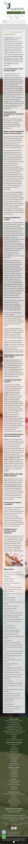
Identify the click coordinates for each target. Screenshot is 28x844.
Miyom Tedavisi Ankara (9, 599)
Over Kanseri (14, 759)
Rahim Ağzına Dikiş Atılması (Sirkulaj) (14, 733)
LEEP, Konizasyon (14, 804)
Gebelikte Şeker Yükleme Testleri (14, 729)
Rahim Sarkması (14, 763)
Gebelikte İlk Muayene (14, 722)
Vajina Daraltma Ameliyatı (10, 608)
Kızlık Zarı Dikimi (8, 681)
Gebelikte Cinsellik (8, 581)
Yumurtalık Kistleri (14, 747)
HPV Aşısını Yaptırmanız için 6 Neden (13, 674)
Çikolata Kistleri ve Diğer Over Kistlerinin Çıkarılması (14, 793)
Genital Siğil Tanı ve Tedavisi (11, 606)
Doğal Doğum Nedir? (9, 704)
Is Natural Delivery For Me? (11, 634)
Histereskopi (14, 797)
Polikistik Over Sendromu (14, 765)
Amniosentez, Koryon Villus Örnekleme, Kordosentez (14, 731)
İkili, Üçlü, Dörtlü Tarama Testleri (14, 724)
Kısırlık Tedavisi (14, 769)
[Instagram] (15, 829)
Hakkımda (16, 16)
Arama (5, 12)
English (17, 17)
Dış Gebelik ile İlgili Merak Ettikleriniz (13, 668)
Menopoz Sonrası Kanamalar (14, 780)
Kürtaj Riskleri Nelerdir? (10, 627)
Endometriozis (14, 753)
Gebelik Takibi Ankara (9, 625)
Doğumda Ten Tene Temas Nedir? (12, 642)
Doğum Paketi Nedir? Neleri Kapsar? (13, 587)
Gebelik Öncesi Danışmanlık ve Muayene (14, 720)
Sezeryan (14, 736)
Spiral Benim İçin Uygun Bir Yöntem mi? (14, 670)
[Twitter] (12, 829)
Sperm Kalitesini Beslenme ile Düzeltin (13, 683)
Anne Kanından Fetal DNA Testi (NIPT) (14, 740)
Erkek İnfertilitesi (14, 773)
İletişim (12, 17)
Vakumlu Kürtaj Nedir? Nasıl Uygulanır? (13, 612)
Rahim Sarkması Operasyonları (14, 802)
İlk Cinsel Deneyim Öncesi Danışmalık (14, 810)
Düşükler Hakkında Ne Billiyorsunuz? (13, 706)
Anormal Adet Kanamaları (14, 744)
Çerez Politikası (5, 823)
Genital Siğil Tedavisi (14, 751)
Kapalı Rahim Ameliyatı (9, 597)
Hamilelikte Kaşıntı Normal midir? (12, 695)
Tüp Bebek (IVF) (14, 774)
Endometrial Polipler (14, 749)
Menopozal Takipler (14, 782)
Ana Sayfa (9, 16)
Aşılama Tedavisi (14, 776)
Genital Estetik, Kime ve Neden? (12, 672)
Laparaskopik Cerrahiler (14, 799)
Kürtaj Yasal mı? (8, 640)
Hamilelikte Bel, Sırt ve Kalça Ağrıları (13, 653)
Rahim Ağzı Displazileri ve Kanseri (14, 754)
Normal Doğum (14, 734)
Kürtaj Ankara (14, 738)
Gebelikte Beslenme (9, 578)
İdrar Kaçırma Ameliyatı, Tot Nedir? (12, 693)
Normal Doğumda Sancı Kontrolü (12, 708)
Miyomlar (14, 746)
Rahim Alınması (14, 795)
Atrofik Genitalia (14, 789)
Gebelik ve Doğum (8, 711)
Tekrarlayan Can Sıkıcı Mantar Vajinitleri (14, 651)
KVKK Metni (14, 823)
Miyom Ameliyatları (14, 806)
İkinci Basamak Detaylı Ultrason (14, 726)
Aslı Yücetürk (7, 32)
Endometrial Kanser (14, 758)
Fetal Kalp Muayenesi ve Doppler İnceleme (14, 727)
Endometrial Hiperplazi (14, 756)
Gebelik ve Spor (8, 702)
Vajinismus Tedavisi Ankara (14, 812)
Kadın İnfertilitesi (14, 771)
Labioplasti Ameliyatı (9, 610)
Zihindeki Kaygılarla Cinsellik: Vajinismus (14, 619)
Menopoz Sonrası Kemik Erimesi (12, 572)
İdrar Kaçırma (14, 761)
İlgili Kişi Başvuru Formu (16, 824)
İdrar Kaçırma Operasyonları (14, 800)
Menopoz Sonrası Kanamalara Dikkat (13, 644)
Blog (22, 16)
